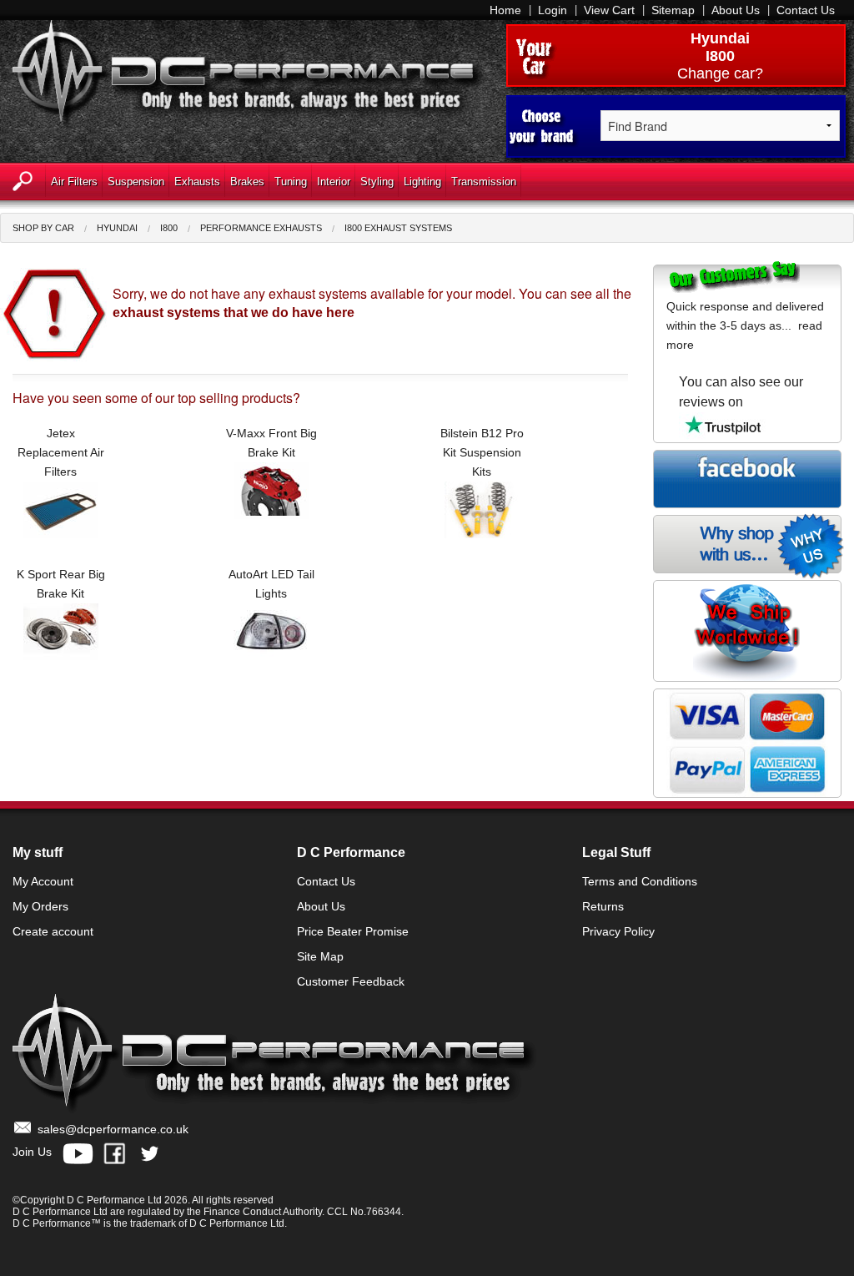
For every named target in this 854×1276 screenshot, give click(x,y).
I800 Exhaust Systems (398, 228)
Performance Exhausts (261, 228)
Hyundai (720, 38)
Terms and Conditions (639, 881)
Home (505, 10)
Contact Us (805, 10)
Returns (603, 906)
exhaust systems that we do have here (233, 312)
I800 (169, 228)
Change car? (720, 73)
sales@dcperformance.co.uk (113, 1129)
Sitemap (673, 10)
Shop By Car (43, 228)
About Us (735, 10)
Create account (53, 931)
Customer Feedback (350, 981)
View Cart (609, 10)
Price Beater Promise (353, 931)
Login (552, 10)
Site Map (320, 956)
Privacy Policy (618, 931)
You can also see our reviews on (741, 392)
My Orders (40, 906)
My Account (43, 881)
